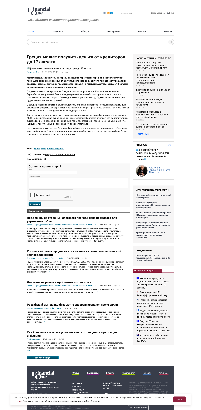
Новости (142, 31)
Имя (30, 170)
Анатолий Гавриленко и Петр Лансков (159, 169)
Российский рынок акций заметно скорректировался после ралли (72, 304)
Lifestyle (85, 31)
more (105, 240)
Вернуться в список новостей (60, 154)
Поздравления (144, 250)
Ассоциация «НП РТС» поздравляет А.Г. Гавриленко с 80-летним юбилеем (153, 258)
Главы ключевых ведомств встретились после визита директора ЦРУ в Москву (152, 303)
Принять (180, 399)
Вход (171, 12)
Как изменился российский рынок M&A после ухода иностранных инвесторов (153, 215)
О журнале (77, 383)
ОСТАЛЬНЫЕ (143, 134)
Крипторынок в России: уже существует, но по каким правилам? (150, 235)
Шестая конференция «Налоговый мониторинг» (153, 196)
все (169, 145)
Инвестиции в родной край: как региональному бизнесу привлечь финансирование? (153, 225)
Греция (36, 148)
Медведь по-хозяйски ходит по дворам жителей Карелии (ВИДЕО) (152, 338)
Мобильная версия (138, 407)
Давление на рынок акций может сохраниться (59, 282)
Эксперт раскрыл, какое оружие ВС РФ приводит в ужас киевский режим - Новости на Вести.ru (153, 283)
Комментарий (34, 176)
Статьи (30, 31)
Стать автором (158, 12)
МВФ (43, 148)
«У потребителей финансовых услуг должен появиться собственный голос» (152, 154)
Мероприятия (113, 31)
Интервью (169, 31)
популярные (164, 58)
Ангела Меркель (55, 148)
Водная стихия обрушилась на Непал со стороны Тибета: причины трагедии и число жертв (153, 313)
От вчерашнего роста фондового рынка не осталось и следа (153, 125)
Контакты (76, 386)
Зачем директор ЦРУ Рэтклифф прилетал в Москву (152, 294)
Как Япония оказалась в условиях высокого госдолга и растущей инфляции (72, 334)
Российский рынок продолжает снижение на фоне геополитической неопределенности (74, 253)
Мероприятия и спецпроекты (152, 190)
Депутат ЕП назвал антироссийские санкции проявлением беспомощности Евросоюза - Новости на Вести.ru (153, 326)
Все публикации (43, 357)
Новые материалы (146, 58)
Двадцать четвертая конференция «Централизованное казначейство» (153, 205)
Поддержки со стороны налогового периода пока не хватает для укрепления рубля (72, 219)
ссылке (18, 401)
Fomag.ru (38, 11)
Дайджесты (57, 31)
